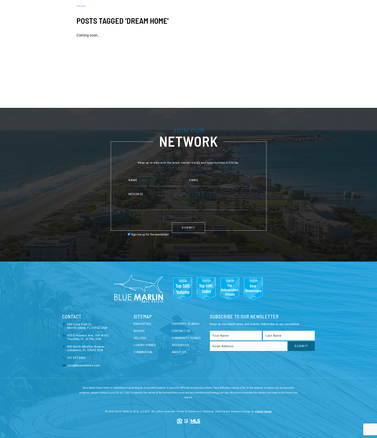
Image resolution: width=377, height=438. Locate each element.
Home (52, 12)
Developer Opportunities (137, 12)
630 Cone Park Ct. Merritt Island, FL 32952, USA (87, 326)
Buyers (89, 12)
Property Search (185, 324)
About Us (193, 12)
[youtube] (320, 12)
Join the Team (216, 12)
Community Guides (186, 338)
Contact (239, 12)
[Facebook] (304, 12)
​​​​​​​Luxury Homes (145, 345)
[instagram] (328, 12)
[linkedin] (312, 12)
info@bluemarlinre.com (83, 365)
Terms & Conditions (189, 411)
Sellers (105, 12)
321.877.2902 (286, 12)
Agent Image (263, 411)
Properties (70, 12)
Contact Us (181, 331)
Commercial (143, 352)
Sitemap (209, 411)
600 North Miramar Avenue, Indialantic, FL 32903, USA (86, 348)
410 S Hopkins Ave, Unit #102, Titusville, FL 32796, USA (88, 337)
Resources (172, 12)
